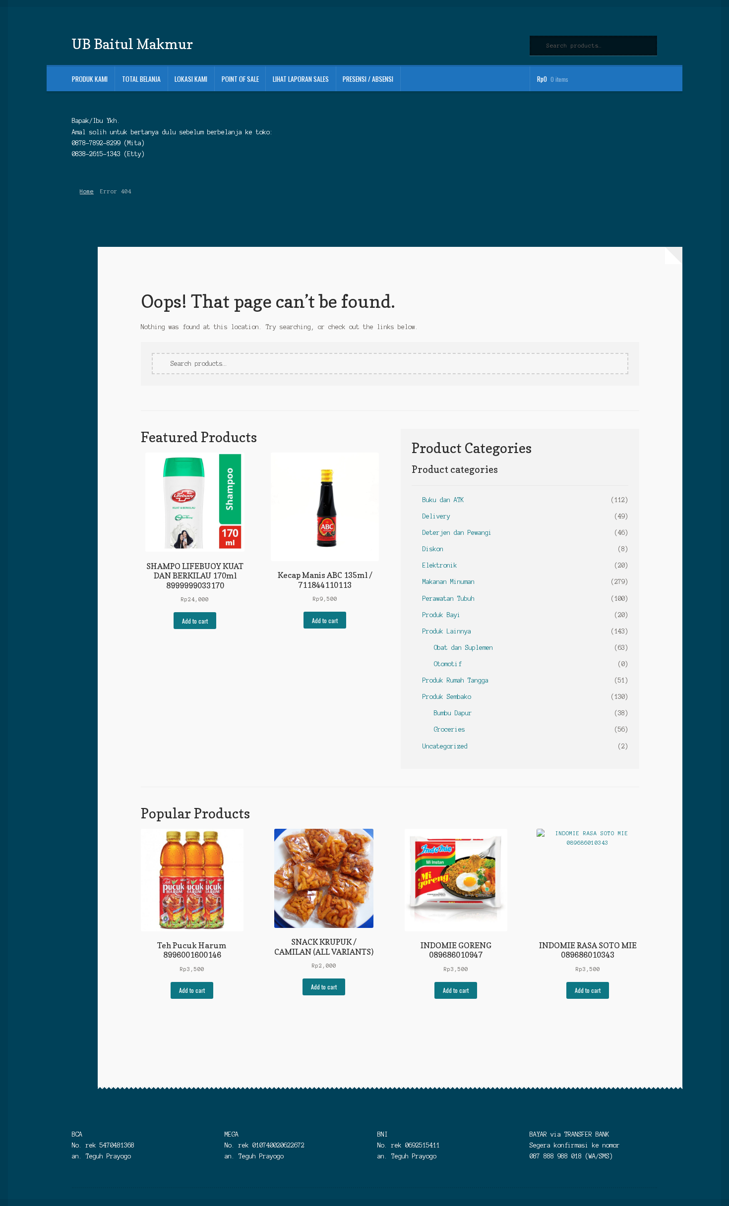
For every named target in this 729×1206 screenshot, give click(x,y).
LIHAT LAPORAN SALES (301, 79)
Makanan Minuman (449, 581)
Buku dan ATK (443, 500)
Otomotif (448, 664)
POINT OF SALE (240, 79)
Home (86, 191)
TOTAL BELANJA (141, 79)
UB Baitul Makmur (132, 44)
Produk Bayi (442, 615)
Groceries (449, 729)
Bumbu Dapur (453, 713)
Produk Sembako (447, 696)
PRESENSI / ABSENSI (368, 79)
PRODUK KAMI (90, 79)
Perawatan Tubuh (449, 598)
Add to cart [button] (195, 621)
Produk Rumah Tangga (455, 680)
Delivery (436, 516)
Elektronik (440, 565)
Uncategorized (445, 746)
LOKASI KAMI (191, 79)
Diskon (433, 549)
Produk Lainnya (447, 631)
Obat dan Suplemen (463, 647)
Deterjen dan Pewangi (457, 532)
